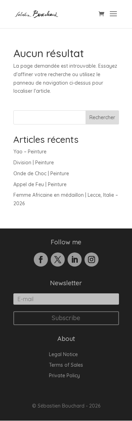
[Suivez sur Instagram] (91, 259)
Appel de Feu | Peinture (40, 184)
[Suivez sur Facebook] (41, 259)
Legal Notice (63, 355)
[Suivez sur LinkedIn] (75, 259)
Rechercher (102, 117)
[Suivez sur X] (58, 259)
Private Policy (64, 376)
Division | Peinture (33, 162)
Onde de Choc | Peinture (41, 173)
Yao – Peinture (29, 151)
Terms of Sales (66, 365)
